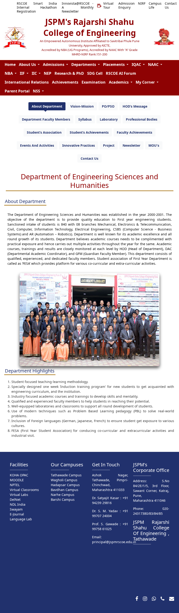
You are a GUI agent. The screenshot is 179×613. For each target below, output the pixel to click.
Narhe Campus (62, 494)
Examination (94, 82)
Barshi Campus (63, 499)
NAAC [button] (153, 64)
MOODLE (17, 480)
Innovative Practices (78, 145)
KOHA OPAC (19, 475)
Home (10, 64)
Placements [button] (114, 64)
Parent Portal (17, 91)
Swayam (16, 509)
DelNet (15, 499)
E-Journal (17, 514)
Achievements (65, 82)
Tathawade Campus (66, 475)
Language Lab (21, 519)
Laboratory (109, 119)
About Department (47, 106)
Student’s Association (44, 132)
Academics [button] (119, 82)
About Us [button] (28, 64)
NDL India (17, 504)
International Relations (27, 82)
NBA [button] (9, 73)
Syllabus (85, 119)
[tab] (46, 106)
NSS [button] (37, 91)
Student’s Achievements (89, 132)
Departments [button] (84, 64)
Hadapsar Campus (65, 485)
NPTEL (15, 485)
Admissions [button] (54, 64)
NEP (47, 73)
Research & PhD (69, 73)
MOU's (153, 145)
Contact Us (89, 158)
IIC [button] (35, 73)
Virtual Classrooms (24, 490)
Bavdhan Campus (64, 490)
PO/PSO (108, 106)
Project (108, 145)
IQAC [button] (137, 64)
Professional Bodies (141, 119)
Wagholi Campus (64, 480)
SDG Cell (95, 73)
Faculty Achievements (134, 132)
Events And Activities (37, 145)
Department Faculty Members (46, 119)
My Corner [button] (146, 82)
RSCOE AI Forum (121, 73)
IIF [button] (23, 73)
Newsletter (131, 145)
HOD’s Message (135, 106)
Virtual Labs (19, 494)
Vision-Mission (82, 106)
